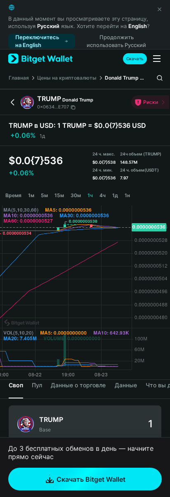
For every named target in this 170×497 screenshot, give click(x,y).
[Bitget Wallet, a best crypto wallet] (40, 59)
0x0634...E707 (53, 107)
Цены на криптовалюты (67, 78)
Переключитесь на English (37, 41)
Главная (19, 78)
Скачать (135, 58)
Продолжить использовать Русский (116, 41)
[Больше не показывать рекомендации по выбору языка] (159, 9)
